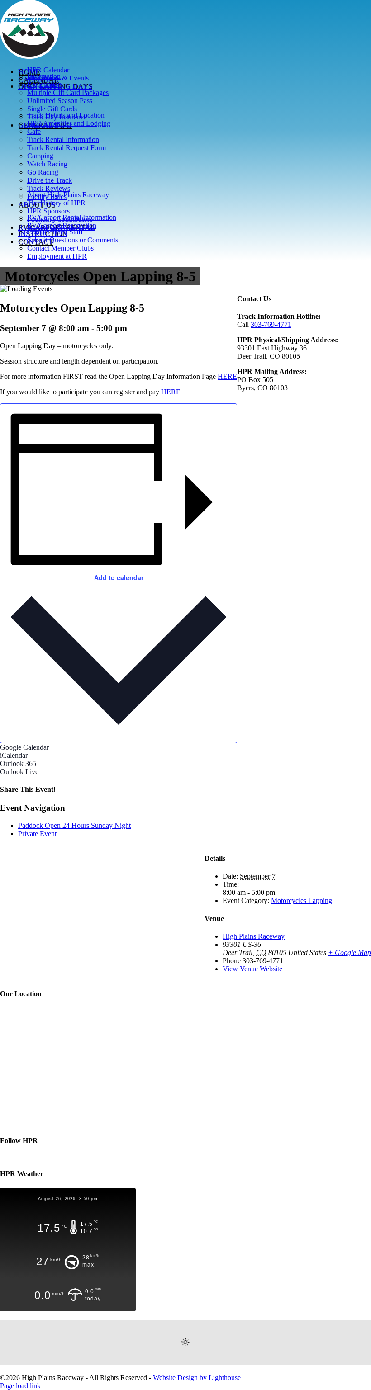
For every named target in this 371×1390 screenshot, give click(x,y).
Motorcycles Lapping (301, 900)
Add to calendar (118, 577)
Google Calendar (24, 747)
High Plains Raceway (254, 936)
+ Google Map (349, 952)
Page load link (20, 1386)
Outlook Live (19, 771)
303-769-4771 (271, 324)
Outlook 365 (18, 763)
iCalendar (14, 755)
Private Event (37, 833)
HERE (227, 376)
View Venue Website (252, 969)
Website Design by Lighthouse (197, 1377)
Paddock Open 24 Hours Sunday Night (74, 825)
